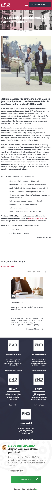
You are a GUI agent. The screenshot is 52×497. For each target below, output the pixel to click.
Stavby (38, 218)
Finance (31, 218)
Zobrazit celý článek (33, 329)
